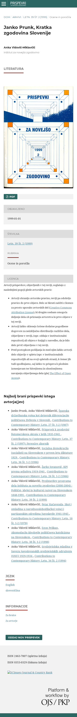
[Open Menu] (3, 4)
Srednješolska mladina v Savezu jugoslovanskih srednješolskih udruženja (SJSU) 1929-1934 (41, 551)
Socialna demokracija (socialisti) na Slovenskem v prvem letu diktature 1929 (42, 452)
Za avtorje (11, 620)
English (10, 585)
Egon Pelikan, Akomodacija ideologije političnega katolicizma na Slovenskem (40, 532)
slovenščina (13, 590)
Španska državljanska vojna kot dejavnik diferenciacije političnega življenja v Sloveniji (40, 415)
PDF (12, 196)
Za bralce (11, 615)
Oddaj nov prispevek (24, 637)
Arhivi (17, 17)
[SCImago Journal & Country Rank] (29, 672)
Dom (7, 17)
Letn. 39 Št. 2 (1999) (35, 17)
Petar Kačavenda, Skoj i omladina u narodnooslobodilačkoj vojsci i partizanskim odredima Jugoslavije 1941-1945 (41, 509)
